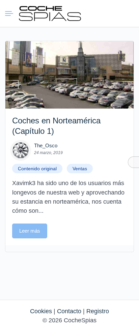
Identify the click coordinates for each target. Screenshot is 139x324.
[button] (103, 13)
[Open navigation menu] (12, 13)
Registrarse (127, 13)
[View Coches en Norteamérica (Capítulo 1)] (69, 75)
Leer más (29, 231)
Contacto (69, 311)
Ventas (80, 168)
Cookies (41, 311)
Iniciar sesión (115, 13)
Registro (97, 311)
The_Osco (45, 145)
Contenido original (37, 168)
